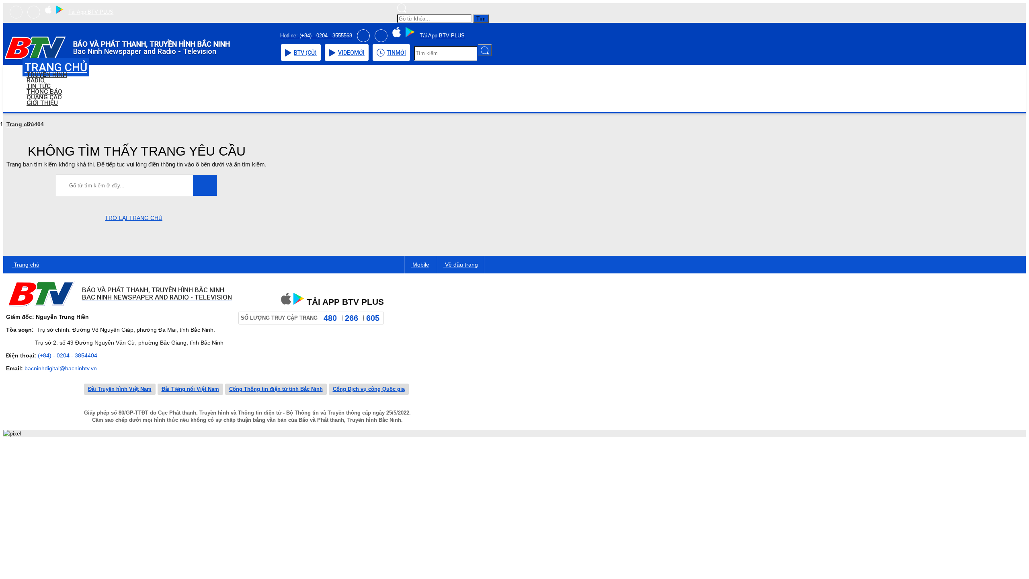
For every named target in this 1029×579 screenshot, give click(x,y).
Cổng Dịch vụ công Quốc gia (369, 389)
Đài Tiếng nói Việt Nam (190, 389)
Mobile (420, 264)
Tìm (481, 19)
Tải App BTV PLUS (90, 12)
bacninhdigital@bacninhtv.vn (61, 368)
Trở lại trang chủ (133, 218)
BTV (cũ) (305, 52)
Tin (396, 52)
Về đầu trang (460, 264)
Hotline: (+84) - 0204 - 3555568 (316, 36)
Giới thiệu (42, 103)
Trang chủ (20, 124)
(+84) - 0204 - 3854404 (67, 355)
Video (351, 52)
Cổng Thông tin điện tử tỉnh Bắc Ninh (276, 389)
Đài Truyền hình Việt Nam (120, 389)
